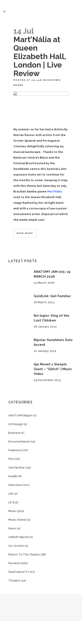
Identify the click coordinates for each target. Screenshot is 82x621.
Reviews (54, 80)
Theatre (14, 580)
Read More (25, 233)
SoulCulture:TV (18, 571)
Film (11, 458)
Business (14, 432)
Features (14, 450)
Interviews (15, 485)
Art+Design (15, 424)
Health (12, 476)
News (12, 528)
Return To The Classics (24, 554)
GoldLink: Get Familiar (52, 296)
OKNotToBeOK (18, 537)
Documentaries (19, 441)
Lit (9, 502)
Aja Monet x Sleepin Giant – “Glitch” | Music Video (53, 369)
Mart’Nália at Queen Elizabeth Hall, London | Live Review (39, 56)
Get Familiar (16, 467)
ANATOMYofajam (20, 415)
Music (12, 511)
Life (10, 493)
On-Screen (16, 545)
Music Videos (17, 519)
